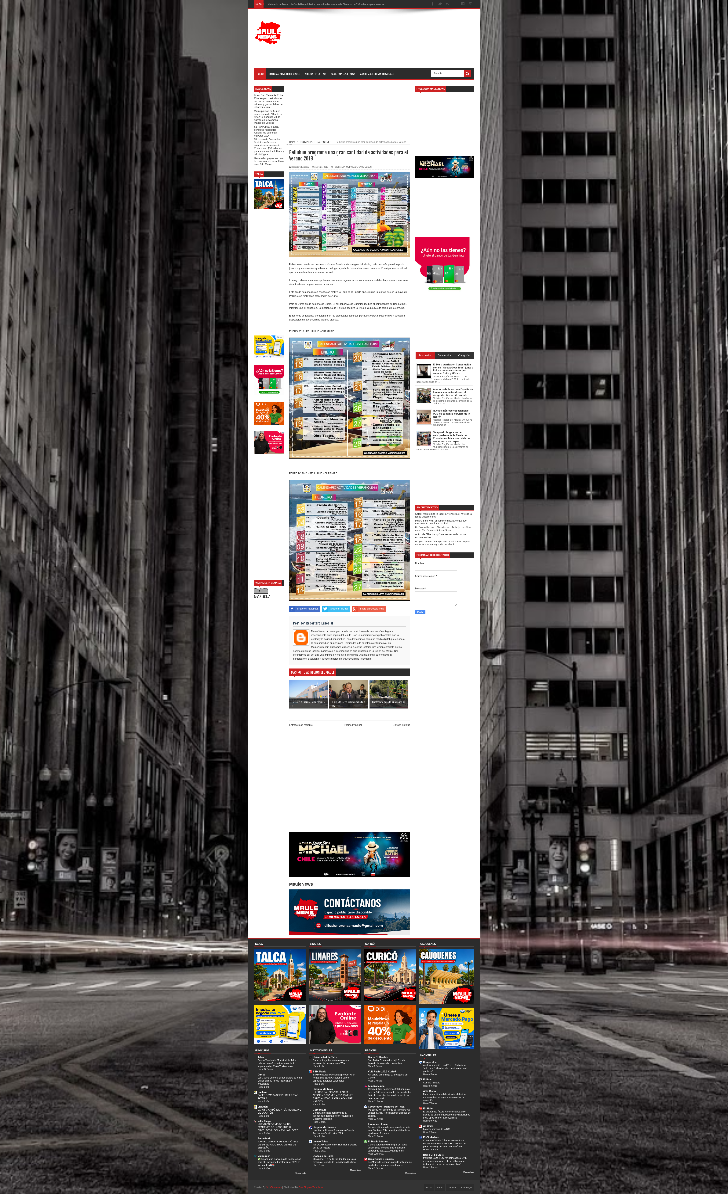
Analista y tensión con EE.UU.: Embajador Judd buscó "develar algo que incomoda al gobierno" (445, 1068)
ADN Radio (429, 1091)
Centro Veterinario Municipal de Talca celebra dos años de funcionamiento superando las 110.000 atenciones (277, 1063)
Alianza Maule (376, 1086)
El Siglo (428, 1108)
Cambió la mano (431, 1082)
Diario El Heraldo (378, 1057)
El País (427, 1079)
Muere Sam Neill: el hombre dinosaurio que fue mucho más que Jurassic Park (441, 522)
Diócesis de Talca (323, 1156)
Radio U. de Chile (433, 1154)
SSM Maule (319, 1071)
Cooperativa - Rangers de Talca (386, 1106)
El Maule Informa (378, 1141)
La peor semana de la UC (436, 1129)
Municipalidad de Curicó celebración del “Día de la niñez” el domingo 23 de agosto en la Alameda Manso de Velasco (268, 117)
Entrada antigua (401, 724)
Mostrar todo (300, 1173)
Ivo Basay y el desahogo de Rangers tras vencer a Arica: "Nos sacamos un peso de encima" (389, 1112)
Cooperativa (430, 1062)
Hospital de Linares (324, 1127)
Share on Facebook (307, 608)
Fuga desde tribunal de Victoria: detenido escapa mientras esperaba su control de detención (444, 1097)
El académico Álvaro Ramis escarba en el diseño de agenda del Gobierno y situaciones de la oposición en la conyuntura (446, 1114)
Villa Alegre (264, 1121)
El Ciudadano (431, 1137)
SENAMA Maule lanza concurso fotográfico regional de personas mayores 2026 (266, 131)
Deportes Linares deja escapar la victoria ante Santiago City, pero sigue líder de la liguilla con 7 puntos (389, 1130)
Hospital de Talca (323, 1089)
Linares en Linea (378, 1124)
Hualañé (262, 1092)
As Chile (428, 1126)
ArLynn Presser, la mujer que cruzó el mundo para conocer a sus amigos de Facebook (442, 543)
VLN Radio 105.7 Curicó (382, 1071)
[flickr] (448, 4)
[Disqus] (349, 780)
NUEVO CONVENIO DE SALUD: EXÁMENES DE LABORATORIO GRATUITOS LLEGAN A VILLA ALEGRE (278, 1127)
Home (429, 1187)
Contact (452, 1187)
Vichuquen (264, 1156)
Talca (261, 1057)
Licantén (263, 1106)
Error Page (466, 1187)
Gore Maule (319, 1109)
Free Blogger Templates (310, 1187)
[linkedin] (463, 4)
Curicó (261, 1074)
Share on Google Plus (372, 608)
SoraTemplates (274, 1187)
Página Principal (353, 724)
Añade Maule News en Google (377, 73)
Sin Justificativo (315, 73)
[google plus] (470, 4)
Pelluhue (338, 167)
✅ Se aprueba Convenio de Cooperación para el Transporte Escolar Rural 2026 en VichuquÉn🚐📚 (279, 1162)
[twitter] (440, 4)
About (440, 1187)
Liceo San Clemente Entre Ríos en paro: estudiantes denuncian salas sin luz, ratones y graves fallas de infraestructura (268, 101)
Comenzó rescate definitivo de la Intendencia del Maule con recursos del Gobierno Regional (333, 1116)
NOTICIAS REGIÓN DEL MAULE (284, 73)
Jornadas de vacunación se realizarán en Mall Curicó (296, 4)
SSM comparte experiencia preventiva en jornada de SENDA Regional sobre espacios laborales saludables (334, 1077)
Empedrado (264, 1138)
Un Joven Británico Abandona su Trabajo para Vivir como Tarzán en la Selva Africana (443, 529)
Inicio (260, 73)
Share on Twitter (339, 608)
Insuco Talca (320, 1141)
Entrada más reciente (301, 724)
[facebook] (432, 4)
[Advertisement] (405, 41)
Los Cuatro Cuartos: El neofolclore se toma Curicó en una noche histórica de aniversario (280, 1080)
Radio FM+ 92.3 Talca (343, 73)
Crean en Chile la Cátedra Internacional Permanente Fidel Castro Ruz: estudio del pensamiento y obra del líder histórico (444, 1143)
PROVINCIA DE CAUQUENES (357, 167)
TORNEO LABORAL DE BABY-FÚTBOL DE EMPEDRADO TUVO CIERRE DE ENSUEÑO (278, 1144)
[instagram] (455, 4)
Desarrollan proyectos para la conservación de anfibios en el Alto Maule (269, 161)
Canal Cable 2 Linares (381, 1159)
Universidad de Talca (325, 1057)
